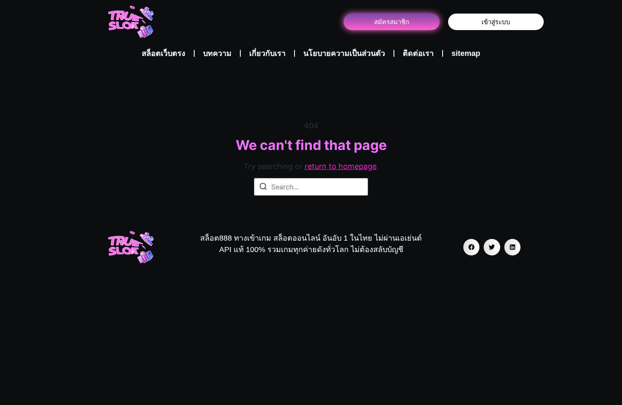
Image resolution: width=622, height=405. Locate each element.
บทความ (217, 53)
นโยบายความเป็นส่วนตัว (344, 53)
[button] (471, 247)
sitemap (465, 53)
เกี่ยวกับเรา (267, 53)
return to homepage (341, 166)
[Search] (263, 188)
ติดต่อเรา (418, 53)
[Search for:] (311, 187)
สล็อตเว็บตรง (163, 53)
